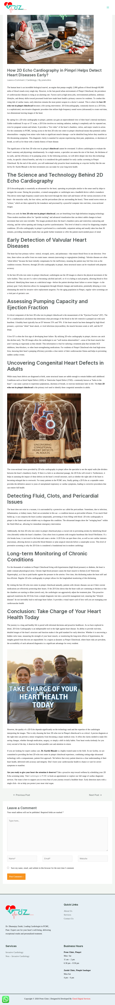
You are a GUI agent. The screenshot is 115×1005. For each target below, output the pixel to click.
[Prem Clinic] (15, 7)
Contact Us (68, 918)
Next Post (95, 795)
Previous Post (21, 795)
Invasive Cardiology (14, 952)
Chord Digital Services (81, 999)
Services (67, 915)
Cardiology (31, 80)
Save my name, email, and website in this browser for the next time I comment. (42, 868)
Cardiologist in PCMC (38, 776)
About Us (68, 911)
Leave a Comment (16, 80)
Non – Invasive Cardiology (17, 956)
